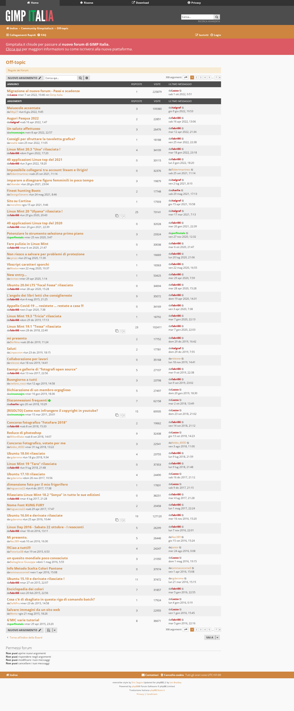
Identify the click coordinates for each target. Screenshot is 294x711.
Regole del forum (18, 70)
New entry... (17, 275)
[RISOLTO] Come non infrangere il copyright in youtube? (52, 410)
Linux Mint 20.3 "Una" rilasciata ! (33, 149)
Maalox (14, 268)
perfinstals (17, 237)
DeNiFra (15, 603)
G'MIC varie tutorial (23, 620)
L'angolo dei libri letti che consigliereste (39, 295)
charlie (176, 190)
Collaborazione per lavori (27, 359)
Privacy (196, 3)
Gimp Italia (56, 95)
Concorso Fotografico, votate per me (36, 443)
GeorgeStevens (19, 194)
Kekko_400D (17, 447)
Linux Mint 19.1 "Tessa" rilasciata (34, 326)
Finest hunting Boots (23, 190)
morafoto (15, 205)
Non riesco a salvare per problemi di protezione (46, 254)
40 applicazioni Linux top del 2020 (34, 223)
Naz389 (14, 541)
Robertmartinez (19, 174)
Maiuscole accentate (23, 108)
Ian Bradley (175, 682)
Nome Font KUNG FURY (25, 505)
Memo (14, 613)
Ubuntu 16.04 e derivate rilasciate (35, 515)
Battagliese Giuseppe (23, 562)
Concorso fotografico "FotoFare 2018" (37, 422)
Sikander (15, 184)
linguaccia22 (17, 488)
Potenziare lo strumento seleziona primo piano (45, 233)
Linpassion (16, 352)
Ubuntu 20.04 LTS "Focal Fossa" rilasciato (40, 285)
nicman (14, 278)
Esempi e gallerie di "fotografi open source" (42, 369)
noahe (13, 143)
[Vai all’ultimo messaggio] (180, 90)
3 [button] (200, 77)
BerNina (15, 342)
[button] (186, 77)
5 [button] (209, 77)
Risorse (88, 3)
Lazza (13, 95)
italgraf (176, 107)
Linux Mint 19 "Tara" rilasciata (32, 464)
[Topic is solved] (49, 400)
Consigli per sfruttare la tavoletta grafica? (41, 139)
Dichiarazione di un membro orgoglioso (39, 390)
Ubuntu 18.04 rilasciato (26, 453)
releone (14, 363)
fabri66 (176, 118)
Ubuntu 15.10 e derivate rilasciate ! (35, 578)
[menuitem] (41, 35)
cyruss (14, 258)
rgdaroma (16, 457)
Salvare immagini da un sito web (33, 609)
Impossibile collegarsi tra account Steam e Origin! (47, 170)
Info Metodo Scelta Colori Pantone (34, 568)
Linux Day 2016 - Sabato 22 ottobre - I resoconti (45, 527)
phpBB (135, 686)
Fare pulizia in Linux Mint (27, 244)
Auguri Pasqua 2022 (23, 118)
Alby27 (14, 112)
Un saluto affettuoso (23, 128)
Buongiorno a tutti (22, 379)
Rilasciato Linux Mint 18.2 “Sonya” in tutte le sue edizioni (53, 495)
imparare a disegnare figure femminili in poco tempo (50, 180)
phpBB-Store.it (157, 690)
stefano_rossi (18, 383)
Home (34, 3)
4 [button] (205, 77)
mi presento (17, 338)
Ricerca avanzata (209, 21)
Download (142, 3)
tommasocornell (19, 572)
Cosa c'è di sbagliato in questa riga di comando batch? (51, 599)
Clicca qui (13, 49)
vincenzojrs (17, 132)
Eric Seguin (137, 682)
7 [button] (216, 77)
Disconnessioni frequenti (27, 400)
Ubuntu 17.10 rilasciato (26, 474)
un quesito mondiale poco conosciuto (37, 558)
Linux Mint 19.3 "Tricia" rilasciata (34, 316)
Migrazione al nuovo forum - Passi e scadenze (43, 91)
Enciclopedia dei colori (25, 589)
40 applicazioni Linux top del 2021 (34, 159)
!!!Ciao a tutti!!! (19, 547)
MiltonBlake (17, 436)
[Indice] (31, 15)
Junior (175, 547)
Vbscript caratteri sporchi (28, 264)
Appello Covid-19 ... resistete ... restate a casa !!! (45, 306)
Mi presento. (17, 537)
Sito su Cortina (19, 201)
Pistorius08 (16, 551)
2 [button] (196, 77)
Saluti (11, 348)
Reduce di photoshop (24, 433)
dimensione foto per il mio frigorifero (37, 484)
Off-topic (16, 62)
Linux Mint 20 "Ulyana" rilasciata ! (34, 211)
